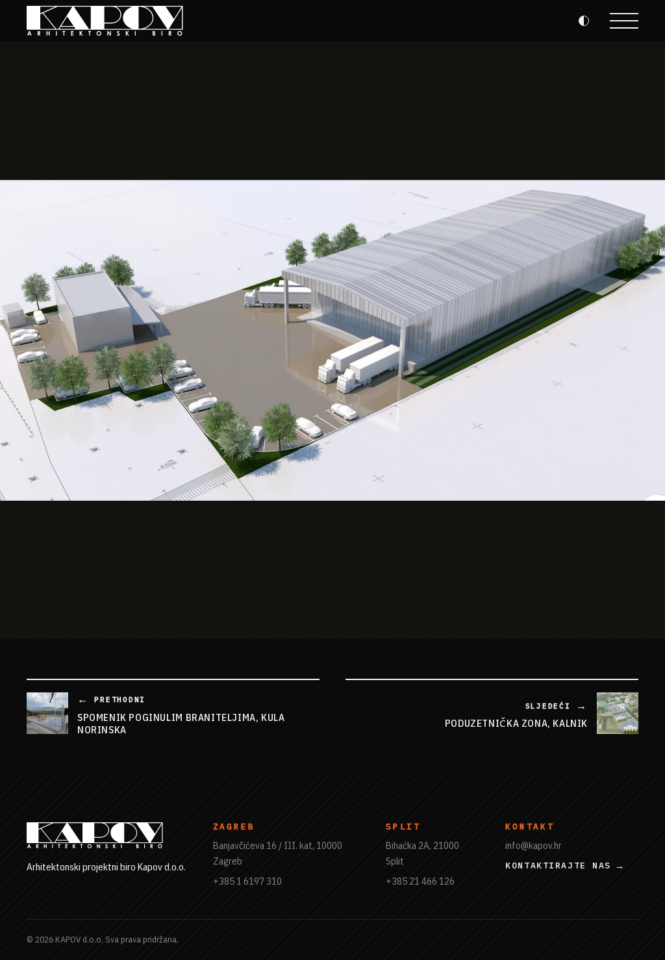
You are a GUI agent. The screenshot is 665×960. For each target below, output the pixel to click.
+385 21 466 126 (420, 880)
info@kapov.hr (533, 845)
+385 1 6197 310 (247, 880)
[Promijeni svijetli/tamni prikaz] (584, 21)
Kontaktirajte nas (558, 865)
